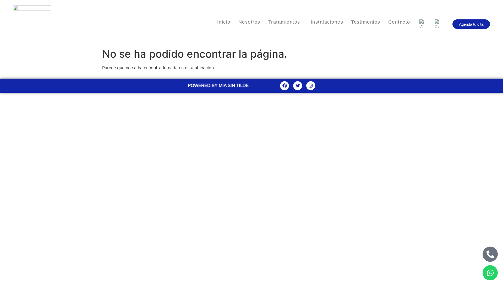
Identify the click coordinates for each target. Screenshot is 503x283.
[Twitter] (297, 85)
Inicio (224, 22)
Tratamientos (284, 22)
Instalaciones (327, 22)
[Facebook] (284, 85)
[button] (285, 22)
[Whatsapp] (490, 272)
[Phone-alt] (490, 254)
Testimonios (365, 22)
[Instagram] (310, 85)
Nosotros (249, 22)
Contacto (399, 22)
